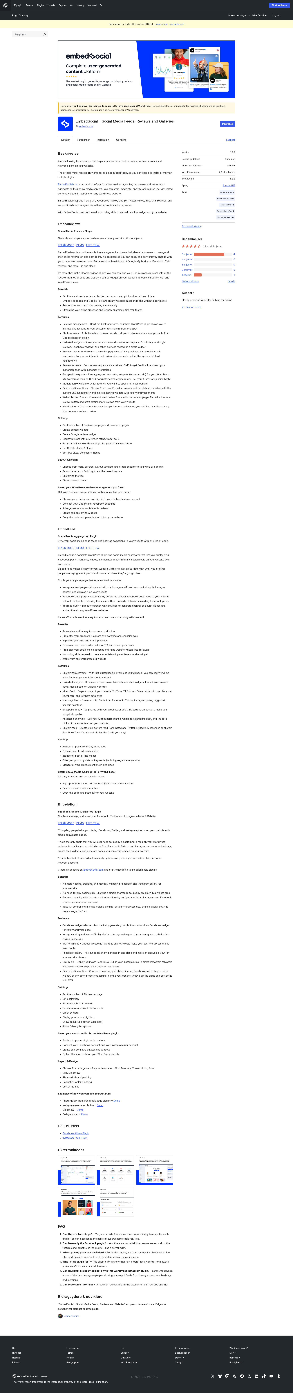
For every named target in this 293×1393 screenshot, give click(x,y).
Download (227, 124)
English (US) (229, 185)
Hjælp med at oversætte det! (169, 24)
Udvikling (121, 139)
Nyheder (16, 1352)
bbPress (235, 1357)
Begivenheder (182, 1352)
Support (230, 139)
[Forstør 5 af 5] (129, 1191)
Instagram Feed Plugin (75, 1137)
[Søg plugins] (45, 34)
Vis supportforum (191, 307)
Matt (233, 1352)
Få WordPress (279, 5)
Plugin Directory (20, 15)
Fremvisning (73, 1348)
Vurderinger (83, 139)
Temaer (70, 1352)
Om (14, 1348)
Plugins (70, 1357)
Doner (179, 1357)
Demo (116, 1100)
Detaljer (65, 139)
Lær (123, 1348)
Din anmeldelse (190, 281)
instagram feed (227, 205)
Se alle (231, 281)
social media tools (225, 217)
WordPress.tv (129, 1362)
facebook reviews (225, 199)
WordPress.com (239, 1348)
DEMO (80, 245)
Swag (179, 1362)
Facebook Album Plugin (76, 1133)
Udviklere (126, 1357)
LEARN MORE (66, 245)
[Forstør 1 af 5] (90, 1159)
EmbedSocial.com (68, 184)
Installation (103, 139)
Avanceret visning (192, 226)
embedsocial (86, 126)
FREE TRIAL (93, 245)
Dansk (44, 1376)
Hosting (16, 1357)
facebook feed (227, 192)
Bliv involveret (182, 1348)
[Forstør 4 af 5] (90, 1191)
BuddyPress (237, 1362)
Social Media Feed (225, 211)
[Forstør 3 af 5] (168, 1159)
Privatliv (16, 1362)
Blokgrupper (73, 1362)
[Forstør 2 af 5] (129, 1159)
